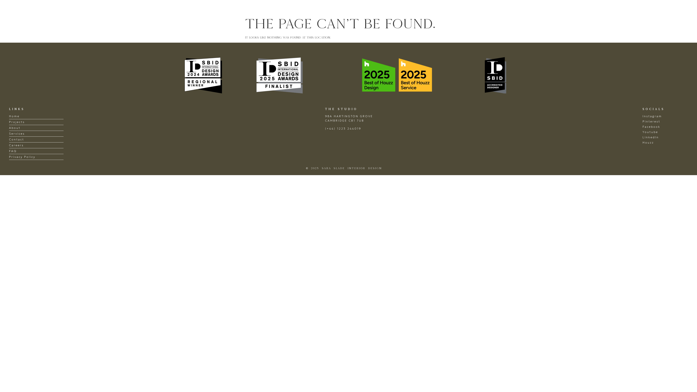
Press (653, 8)
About (609, 8)
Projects (587, 8)
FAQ (13, 151)
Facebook (651, 126)
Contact (675, 8)
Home (565, 8)
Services (632, 8)
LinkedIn (651, 137)
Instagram (652, 116)
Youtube (650, 132)
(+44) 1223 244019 (343, 128)
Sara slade (29, 8)
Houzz (648, 142)
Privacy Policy (22, 157)
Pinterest (651, 121)
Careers (16, 145)
